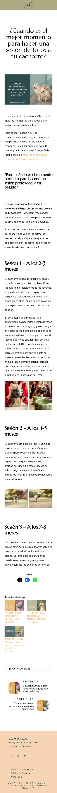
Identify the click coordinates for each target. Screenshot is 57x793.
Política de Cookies (20, 773)
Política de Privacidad (22, 769)
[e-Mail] (25, 756)
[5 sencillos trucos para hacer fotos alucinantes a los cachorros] (14, 605)
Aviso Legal (16, 777)
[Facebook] (12, 756)
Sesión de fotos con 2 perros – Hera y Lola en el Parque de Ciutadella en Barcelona (14, 645)
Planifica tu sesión (21, 669)
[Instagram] (19, 756)
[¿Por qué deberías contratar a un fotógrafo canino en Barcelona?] (37, 605)
